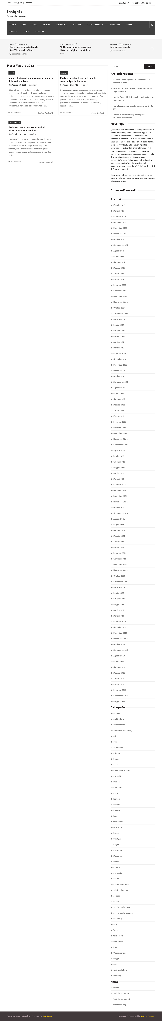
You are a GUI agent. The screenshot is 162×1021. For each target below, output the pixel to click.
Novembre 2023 (120, 370)
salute (116, 879)
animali (116, 713)
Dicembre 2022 (120, 433)
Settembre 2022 (120, 445)
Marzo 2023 (118, 416)
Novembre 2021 (120, 502)
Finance (116, 804)
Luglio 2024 (118, 325)
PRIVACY (124, 181)
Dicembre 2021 (120, 496)
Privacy (29, 3)
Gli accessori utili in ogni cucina (136, 47)
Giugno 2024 (119, 330)
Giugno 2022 (119, 462)
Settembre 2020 (120, 581)
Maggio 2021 (119, 536)
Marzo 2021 (118, 547)
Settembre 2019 (120, 650)
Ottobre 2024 (119, 308)
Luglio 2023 (118, 393)
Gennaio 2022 (119, 490)
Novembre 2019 (120, 638)
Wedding (117, 975)
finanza (116, 810)
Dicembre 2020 (120, 564)
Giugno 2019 (119, 667)
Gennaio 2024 (119, 359)
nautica (116, 867)
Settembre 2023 (120, 382)
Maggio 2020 (119, 604)
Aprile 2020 (118, 610)
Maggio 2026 (119, 205)
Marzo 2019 (118, 684)
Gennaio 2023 (119, 427)
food (35, 25)
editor (34, 85)
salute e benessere (122, 890)
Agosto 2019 (119, 656)
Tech (115, 930)
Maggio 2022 (119, 467)
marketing (39, 32)
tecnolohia (118, 941)
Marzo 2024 (118, 348)
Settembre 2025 (120, 245)
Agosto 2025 (119, 251)
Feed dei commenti (121, 999)
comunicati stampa (121, 770)
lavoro (116, 833)
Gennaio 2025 (119, 291)
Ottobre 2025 (119, 239)
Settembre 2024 (120, 313)
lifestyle (77, 25)
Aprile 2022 (118, 473)
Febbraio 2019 (119, 690)
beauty (116, 759)
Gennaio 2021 (119, 559)
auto (115, 742)
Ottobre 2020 (119, 576)
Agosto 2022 (119, 450)
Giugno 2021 (119, 530)
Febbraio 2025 (119, 285)
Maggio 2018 (119, 701)
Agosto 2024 (119, 319)
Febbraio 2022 (119, 484)
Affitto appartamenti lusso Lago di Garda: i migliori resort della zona (35, 50)
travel (129, 25)
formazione (61, 25)
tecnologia (114, 25)
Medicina (117, 856)
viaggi (116, 958)
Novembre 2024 (120, 302)
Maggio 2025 (119, 268)
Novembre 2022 (120, 439)
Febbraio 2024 (119, 353)
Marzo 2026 (118, 211)
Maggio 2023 (119, 405)
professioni (118, 873)
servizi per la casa (121, 907)
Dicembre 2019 (120, 633)
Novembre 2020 (120, 570)
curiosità (117, 776)
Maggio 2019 (119, 673)
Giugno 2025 (119, 262)
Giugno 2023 (119, 399)
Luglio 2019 (118, 661)
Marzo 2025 (118, 279)
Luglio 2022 (118, 456)
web (115, 964)
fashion (116, 799)
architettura (118, 719)
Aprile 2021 (118, 541)
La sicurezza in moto (80, 47)
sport (12, 73)
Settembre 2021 (120, 513)
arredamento (15, 122)
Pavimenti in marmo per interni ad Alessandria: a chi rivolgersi (26, 129)
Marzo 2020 (118, 616)
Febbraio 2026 (119, 216)
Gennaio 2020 (119, 627)
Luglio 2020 (118, 593)
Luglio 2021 (118, 524)
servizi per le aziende (123, 913)
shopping (13, 32)
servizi (12, 25)
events (116, 793)
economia (117, 787)
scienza (116, 896)
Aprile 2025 (118, 273)
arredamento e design (123, 730)
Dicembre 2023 (120, 365)
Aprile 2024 (118, 342)
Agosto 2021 (119, 519)
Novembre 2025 (120, 233)
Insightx (15, 11)
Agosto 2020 (119, 587)
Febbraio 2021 (119, 553)
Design (116, 782)
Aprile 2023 (118, 410)
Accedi (116, 987)
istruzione (117, 827)
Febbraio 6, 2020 (79, 51)
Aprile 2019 (118, 678)
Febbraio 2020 (119, 621)
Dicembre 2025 (120, 228)
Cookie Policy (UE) (14, 3)
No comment (16, 112)
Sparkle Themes (147, 1016)
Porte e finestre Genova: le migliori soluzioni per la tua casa (79, 79)
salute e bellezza (95, 25)
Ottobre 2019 (119, 644)
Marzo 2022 (118, 479)
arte (115, 736)
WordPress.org (119, 1005)
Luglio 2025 (118, 256)
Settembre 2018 (120, 695)
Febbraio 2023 (119, 422)
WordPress (47, 1016)
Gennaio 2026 (119, 222)
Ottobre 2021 (119, 507)
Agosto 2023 (119, 387)
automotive (74, 44)
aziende (116, 753)
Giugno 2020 (119, 599)
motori (46, 25)
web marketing (120, 970)
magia (116, 844)
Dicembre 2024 (120, 296)
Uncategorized (30, 44)
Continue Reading (44, 113)
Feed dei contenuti (121, 993)
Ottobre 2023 (119, 376)
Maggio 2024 (119, 336)
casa (24, 25)
